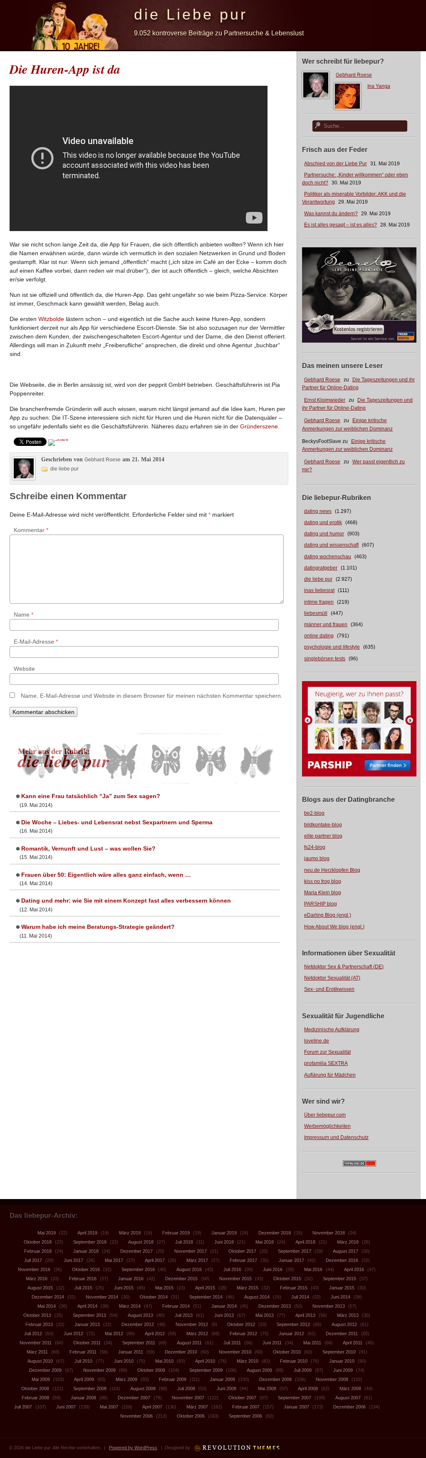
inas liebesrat (319, 590)
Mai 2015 (164, 1287)
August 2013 (140, 1315)
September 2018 (89, 1241)
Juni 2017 (73, 1260)
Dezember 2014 (48, 1296)
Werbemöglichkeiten (327, 1126)
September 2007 (294, 1397)
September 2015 (339, 1278)
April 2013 (305, 1315)
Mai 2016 (313, 1269)
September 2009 (206, 1370)
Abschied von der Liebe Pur (335, 164)
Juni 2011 (272, 1342)
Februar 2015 (293, 1287)
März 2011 (37, 1351)
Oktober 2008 (35, 1388)
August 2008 (143, 1388)
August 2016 (189, 1269)
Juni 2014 (340, 1296)
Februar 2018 (38, 1251)
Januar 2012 (291, 1333)
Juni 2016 (272, 1269)
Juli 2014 (300, 1296)
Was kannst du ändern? (331, 213)
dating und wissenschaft (331, 545)
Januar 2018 (86, 1251)
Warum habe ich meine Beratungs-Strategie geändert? (98, 926)
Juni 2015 (124, 1287)
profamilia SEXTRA (326, 1063)
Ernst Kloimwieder (324, 400)
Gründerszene (259, 426)
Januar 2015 (341, 1287)
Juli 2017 (33, 1260)
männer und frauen (325, 624)
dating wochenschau (327, 557)
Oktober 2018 (38, 1241)
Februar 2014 (176, 1306)
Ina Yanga (378, 86)
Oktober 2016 (86, 1269)
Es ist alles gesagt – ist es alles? (340, 225)
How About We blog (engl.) (334, 927)
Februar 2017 (243, 1260)
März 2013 (348, 1315)
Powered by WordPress (133, 1447)
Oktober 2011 (87, 1342)
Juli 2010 (83, 1360)
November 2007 (188, 1397)
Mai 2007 (109, 1406)
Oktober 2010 (287, 1351)
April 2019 (87, 1232)
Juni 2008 (226, 1388)
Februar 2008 (35, 1397)
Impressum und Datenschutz (336, 1137)
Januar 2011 (130, 1351)
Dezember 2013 (274, 1306)
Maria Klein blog (322, 893)
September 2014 (206, 1296)
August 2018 (141, 1241)
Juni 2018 (224, 1241)
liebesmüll (315, 613)
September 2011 (138, 1342)
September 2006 (245, 1415)
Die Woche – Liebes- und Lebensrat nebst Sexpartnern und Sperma (117, 822)
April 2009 (84, 1379)
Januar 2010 (341, 1360)
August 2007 (348, 1397)
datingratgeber (320, 568)
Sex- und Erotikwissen (329, 989)
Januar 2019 (224, 1232)
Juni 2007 (66, 1406)
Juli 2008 (186, 1388)
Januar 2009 (222, 1379)
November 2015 (235, 1278)
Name (23, 614)
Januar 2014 (224, 1306)
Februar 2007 (246, 1406)
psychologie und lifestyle (332, 647)
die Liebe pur (191, 14)
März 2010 (247, 1360)
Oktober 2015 (287, 1278)
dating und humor (324, 534)
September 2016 (138, 1269)
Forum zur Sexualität (327, 1052)
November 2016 (34, 1269)
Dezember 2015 (181, 1278)
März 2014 (130, 1306)
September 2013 (89, 1315)
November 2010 (235, 1351)
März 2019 (130, 1232)
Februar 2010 (293, 1360)
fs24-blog (314, 847)
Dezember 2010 (181, 1351)
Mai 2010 (164, 1360)
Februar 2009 (172, 1379)
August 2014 (257, 1296)
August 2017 (345, 1251)
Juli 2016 (232, 1269)
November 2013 (328, 1306)
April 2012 (155, 1333)
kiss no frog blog (322, 881)
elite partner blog (323, 836)
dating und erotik (323, 522)
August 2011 (189, 1342)
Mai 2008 (267, 1388)
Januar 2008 (83, 1397)
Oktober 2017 (242, 1251)
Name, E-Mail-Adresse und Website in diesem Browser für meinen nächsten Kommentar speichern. (151, 695)
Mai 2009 (41, 1379)
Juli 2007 (23, 1406)
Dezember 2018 (274, 1232)
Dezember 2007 (134, 1397)
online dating (319, 636)
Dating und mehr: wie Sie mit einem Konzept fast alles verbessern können (126, 900)
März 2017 (197, 1260)
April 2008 (308, 1388)
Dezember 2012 (137, 1324)
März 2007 (197, 1406)
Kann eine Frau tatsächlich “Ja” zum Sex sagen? (90, 796)
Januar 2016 (131, 1278)
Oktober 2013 (37, 1315)
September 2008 (89, 1388)
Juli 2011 (232, 1342)
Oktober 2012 (241, 1324)
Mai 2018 (264, 1241)
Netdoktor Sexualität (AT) (332, 978)
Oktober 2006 (191, 1415)
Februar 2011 (83, 1351)
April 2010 (205, 1360)
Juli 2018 (184, 1241)
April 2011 (352, 1342)
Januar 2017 (291, 1260)
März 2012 (197, 1333)
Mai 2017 (114, 1260)
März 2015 (247, 1287)
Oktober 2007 (242, 1397)
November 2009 (99, 1370)
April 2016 (354, 1269)
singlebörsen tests (324, 659)
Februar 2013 (39, 1324)
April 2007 (152, 1406)
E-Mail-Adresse (36, 641)
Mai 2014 (46, 1306)
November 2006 (136, 1415)
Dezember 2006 (349, 1406)
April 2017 (155, 1260)
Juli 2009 (303, 1370)
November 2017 (190, 1251)
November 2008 (332, 1379)
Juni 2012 (73, 1333)
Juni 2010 (124, 1360)
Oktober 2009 (151, 1370)
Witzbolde (51, 319)
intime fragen (319, 602)
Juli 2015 (83, 1287)
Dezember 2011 (342, 1333)
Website (24, 668)
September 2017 (294, 1251)
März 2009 (126, 1379)
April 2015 (205, 1287)
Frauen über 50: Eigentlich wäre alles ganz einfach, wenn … (106, 874)
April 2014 (87, 1306)
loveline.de (316, 1041)
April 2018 (305, 1241)
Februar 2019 (176, 1232)
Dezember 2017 (136, 1251)
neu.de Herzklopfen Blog (332, 870)
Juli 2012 (33, 1333)
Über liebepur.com (325, 1115)
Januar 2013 (87, 1324)
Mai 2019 (46, 1232)
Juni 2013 (224, 1315)
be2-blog (314, 813)
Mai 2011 (312, 1342)
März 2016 (36, 1278)
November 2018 (328, 1232)
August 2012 (344, 1324)
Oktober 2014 (154, 1296)
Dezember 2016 (342, 1260)
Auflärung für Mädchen (330, 1075)
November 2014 (102, 1296)
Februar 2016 (83, 1278)
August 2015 (40, 1287)
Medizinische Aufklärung (331, 1030)
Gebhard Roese (354, 75)
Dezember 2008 (275, 1379)
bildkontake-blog (323, 825)
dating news (318, 511)
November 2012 (192, 1324)
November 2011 (36, 1342)
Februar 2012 (243, 1333)
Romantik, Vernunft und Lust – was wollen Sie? (88, 848)
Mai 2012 (114, 1333)
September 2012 (293, 1324)
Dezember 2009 (45, 1370)
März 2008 (350, 1388)
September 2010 (339, 1351)
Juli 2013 (184, 1315)
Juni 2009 (343, 1370)
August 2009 (259, 1370)
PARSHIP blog (320, 904)
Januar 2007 (296, 1406)
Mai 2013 (264, 1315)
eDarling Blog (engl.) (327, 915)
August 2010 (40, 1360)
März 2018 (348, 1241)
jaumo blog (316, 858)
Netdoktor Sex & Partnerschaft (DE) (344, 967)
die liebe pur (318, 579)
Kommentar (31, 530)
